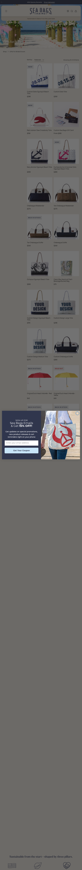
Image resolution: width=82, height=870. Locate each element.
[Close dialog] (77, 413)
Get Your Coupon (21, 450)
